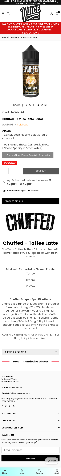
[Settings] (51, 13)
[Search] (8, 13)
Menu (4, 473)
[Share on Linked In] (34, 105)
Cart (56, 473)
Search (39, 473)
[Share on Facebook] (23, 105)
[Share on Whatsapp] (42, 105)
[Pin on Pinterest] (30, 105)
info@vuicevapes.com (19, 393)
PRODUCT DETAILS (14, 201)
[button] (57, 13)
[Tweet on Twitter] (26, 105)
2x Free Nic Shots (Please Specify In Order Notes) (27, 155)
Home (5, 37)
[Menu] (2, 13)
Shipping (24, 135)
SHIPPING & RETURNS (15, 352)
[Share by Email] (46, 105)
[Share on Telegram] (38, 105)
